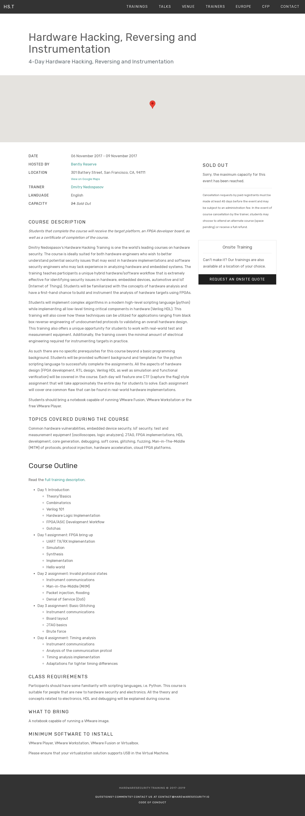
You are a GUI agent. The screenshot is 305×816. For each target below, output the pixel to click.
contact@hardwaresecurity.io (183, 796)
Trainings (137, 6)
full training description (65, 480)
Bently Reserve (83, 164)
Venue (188, 6)
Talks (165, 6)
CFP (266, 6)
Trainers (215, 6)
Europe (243, 6)
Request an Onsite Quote (237, 279)
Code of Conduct (153, 802)
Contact (290, 6)
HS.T (9, 6)
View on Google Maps (85, 179)
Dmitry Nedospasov (87, 187)
